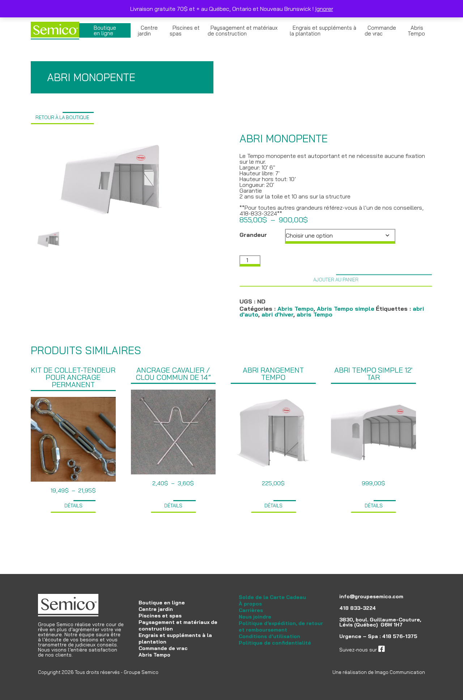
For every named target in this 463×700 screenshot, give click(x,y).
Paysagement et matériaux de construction (242, 30)
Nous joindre (255, 616)
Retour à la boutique (62, 117)
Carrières (251, 610)
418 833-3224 (357, 608)
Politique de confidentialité (275, 643)
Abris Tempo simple (345, 308)
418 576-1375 (399, 636)
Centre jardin (148, 30)
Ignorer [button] (324, 8)
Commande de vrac (380, 30)
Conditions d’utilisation (269, 636)
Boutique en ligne (105, 30)
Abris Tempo (416, 30)
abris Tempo (314, 314)
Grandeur (253, 234)
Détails (73, 505)
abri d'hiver (277, 314)
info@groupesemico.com (371, 596)
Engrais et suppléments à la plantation (323, 30)
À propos (250, 603)
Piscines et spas (185, 30)
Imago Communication (400, 672)
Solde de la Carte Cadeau (272, 597)
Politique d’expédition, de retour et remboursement (281, 626)
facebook (396, 649)
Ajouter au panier (335, 279)
